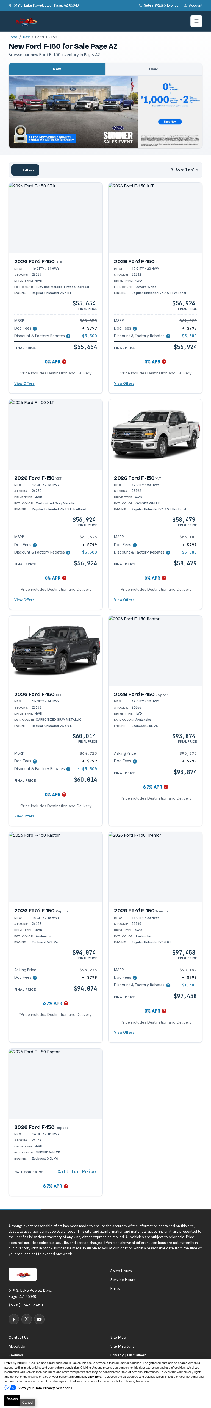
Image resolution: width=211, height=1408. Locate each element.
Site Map (118, 1337)
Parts (115, 1288)
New (26, 37)
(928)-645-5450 (26, 1304)
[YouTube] (39, 1319)
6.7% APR (152, 787)
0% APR (52, 362)
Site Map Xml (122, 1346)
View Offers (24, 383)
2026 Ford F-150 (38, 261)
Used (154, 69)
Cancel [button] (27, 1402)
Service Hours (123, 1279)
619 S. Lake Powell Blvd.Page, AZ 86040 (30, 1293)
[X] (26, 1319)
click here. (95, 1376)
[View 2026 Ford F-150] (55, 218)
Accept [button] (12, 1399)
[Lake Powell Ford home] (25, 21)
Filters (28, 170)
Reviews (16, 1354)
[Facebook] (14, 1319)
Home (13, 37)
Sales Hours (121, 1270)
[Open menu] (196, 21)
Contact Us (19, 1337)
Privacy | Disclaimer (128, 1354)
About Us (17, 1346)
